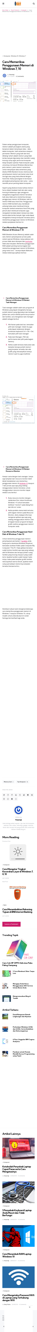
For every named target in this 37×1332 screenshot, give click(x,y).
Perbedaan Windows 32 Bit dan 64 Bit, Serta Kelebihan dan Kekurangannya (23, 1029)
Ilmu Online (5, 10)
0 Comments (20, 76)
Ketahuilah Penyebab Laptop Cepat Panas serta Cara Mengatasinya (16, 1169)
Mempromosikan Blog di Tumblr (22, 997)
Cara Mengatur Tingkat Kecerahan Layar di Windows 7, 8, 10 (17, 871)
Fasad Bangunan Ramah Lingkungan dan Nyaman (22, 1015)
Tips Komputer (22, 782)
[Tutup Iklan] (30, 1307)
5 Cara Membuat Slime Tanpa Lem (23, 972)
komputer (28, 241)
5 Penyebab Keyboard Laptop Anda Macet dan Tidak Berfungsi (17, 1213)
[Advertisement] (18, 34)
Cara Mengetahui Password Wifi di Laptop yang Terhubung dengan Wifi (18, 1298)
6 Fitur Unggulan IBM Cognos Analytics (23, 1040)
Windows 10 (14, 56)
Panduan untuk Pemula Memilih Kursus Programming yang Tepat (23, 1054)
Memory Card (8, 782)
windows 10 (23, 483)
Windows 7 (22, 56)
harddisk (24, 541)
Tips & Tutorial (15, 10)
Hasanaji (11, 74)
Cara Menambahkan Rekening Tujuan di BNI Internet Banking (17, 910)
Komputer (24, 10)
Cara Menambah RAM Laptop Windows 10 (16, 1255)
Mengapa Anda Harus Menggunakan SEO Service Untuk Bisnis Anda (23, 986)
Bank (5, 905)
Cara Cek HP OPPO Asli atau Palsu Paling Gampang (17, 964)
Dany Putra (7, 1304)
